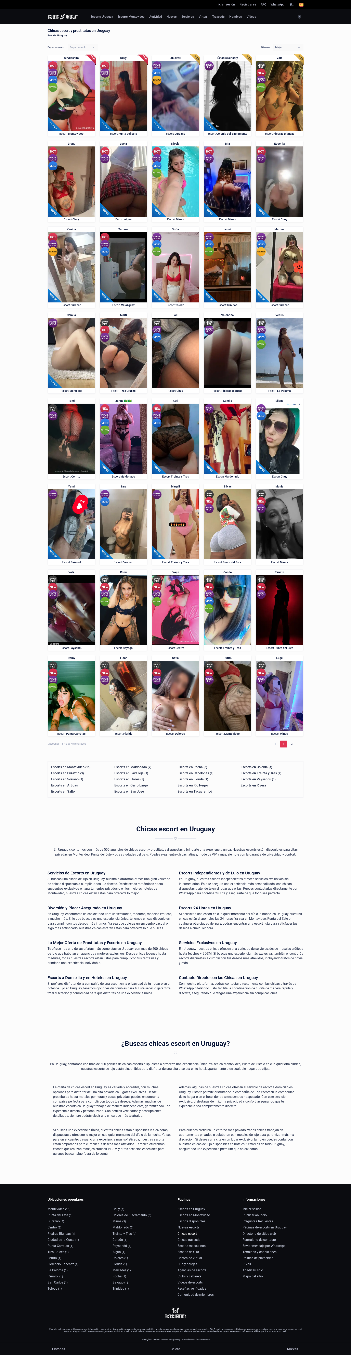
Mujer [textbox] (278, 47)
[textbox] (78, 47)
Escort (71, 133)
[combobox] (83, 47)
